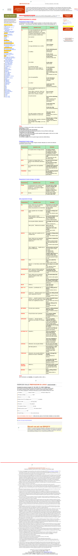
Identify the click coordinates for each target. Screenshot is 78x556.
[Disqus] (39, 446)
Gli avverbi (7, 36)
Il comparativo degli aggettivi (9, 31)
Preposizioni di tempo (8, 42)
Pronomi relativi (8, 51)
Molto (6, 37)
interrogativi (7, 46)
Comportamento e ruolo (8, 29)
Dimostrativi (7, 28)
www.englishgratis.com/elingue (53, 471)
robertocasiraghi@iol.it (48, 551)
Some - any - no (7, 26)
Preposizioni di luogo (8, 41)
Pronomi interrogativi (8, 44)
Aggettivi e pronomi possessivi (9, 25)
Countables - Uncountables (9, 54)
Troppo (6, 39)
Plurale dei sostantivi (8, 53)
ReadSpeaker (10, 20)
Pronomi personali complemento (10, 49)
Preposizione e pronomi (9, 45)
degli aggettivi (7, 30)
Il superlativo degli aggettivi (9, 32)
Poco (6, 38)
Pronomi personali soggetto (9, 48)
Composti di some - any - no (9, 27)
